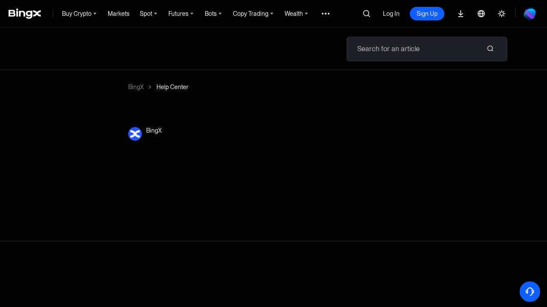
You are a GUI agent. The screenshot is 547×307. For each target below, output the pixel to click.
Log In (391, 13)
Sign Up (427, 13)
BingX (136, 87)
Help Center (172, 87)
